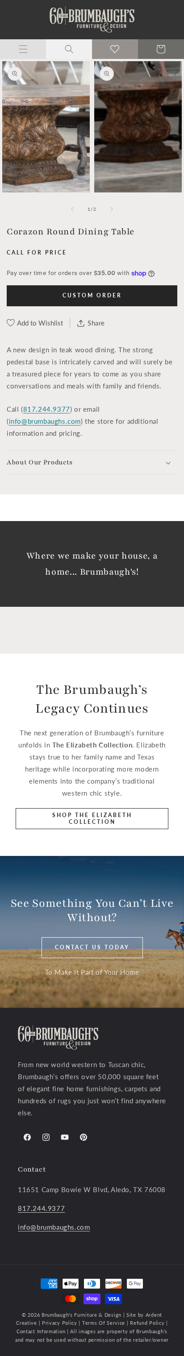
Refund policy (148, 1323)
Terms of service (104, 1323)
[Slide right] (111, 209)
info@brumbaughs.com (45, 421)
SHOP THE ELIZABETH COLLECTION (92, 818)
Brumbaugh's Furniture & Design (81, 1315)
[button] (23, 49)
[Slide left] (72, 209)
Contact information (42, 1331)
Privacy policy (59, 1323)
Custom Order (92, 295)
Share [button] (96, 323)
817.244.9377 (46, 409)
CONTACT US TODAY (92, 947)
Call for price (37, 252)
